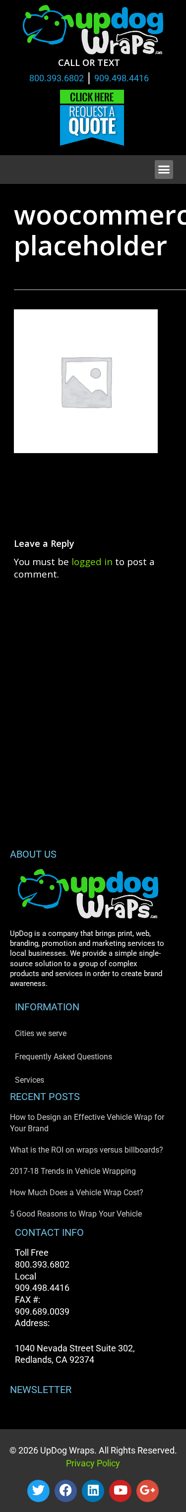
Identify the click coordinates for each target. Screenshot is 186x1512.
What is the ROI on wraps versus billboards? (86, 1150)
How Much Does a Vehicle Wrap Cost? (76, 1192)
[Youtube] (120, 1491)
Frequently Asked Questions (63, 1056)
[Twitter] (38, 1491)
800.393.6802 (56, 78)
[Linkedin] (93, 1491)
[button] (164, 169)
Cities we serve (40, 1033)
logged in (92, 561)
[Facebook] (66, 1491)
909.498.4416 (121, 78)
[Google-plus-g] (147, 1491)
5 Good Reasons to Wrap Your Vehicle (76, 1214)
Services (29, 1080)
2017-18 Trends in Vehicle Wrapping (73, 1171)
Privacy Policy (93, 1463)
